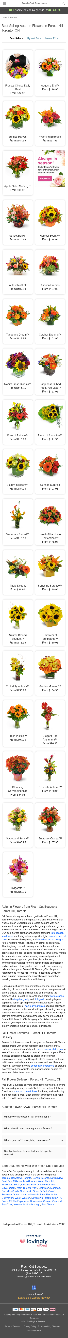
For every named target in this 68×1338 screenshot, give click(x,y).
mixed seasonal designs (50, 1049)
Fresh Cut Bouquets (34, 3)
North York (26, 1191)
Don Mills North (16, 1181)
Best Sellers (16, 38)
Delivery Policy (34, 1330)
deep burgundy (21, 999)
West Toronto (24, 1187)
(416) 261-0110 (34, 1273)
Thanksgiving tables (34, 1005)
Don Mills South (10, 1191)
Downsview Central (40, 1201)
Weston (26, 1197)
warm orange (57, 995)
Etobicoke (51, 1194)
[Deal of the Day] (50, 170)
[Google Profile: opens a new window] (34, 1287)
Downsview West (11, 1197)
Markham (55, 1187)
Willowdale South (11, 1184)
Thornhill (49, 1181)
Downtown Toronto (21, 1177)
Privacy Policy (30, 1326)
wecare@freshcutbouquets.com (34, 1276)
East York (7, 1204)
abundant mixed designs (50, 939)
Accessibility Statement (50, 1326)
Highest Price (34, 38)
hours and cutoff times (25, 1091)
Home (4, 16)
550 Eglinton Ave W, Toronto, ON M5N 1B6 (34, 1270)
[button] (61, 1330)
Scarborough (33, 1204)
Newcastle (19, 1204)
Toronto (6, 1177)
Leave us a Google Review (34, 1297)
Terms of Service (12, 1326)
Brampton (43, 1187)
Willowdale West (35, 1181)
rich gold (39, 999)
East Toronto (48, 1204)
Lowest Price (51, 38)
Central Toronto (41, 1177)
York (34, 1187)
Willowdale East (36, 1194)
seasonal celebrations (42, 1065)
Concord (57, 1201)
